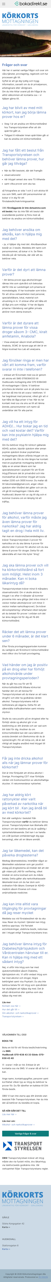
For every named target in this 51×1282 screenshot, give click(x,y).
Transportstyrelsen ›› (13, 1016)
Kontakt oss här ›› (11, 1005)
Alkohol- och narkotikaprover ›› (18, 1124)
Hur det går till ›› (10, 1009)
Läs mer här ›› (9, 1114)
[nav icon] (3, 4)
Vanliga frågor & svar (25, 1133)
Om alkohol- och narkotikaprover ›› (20, 1013)
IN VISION (43, 1277)
